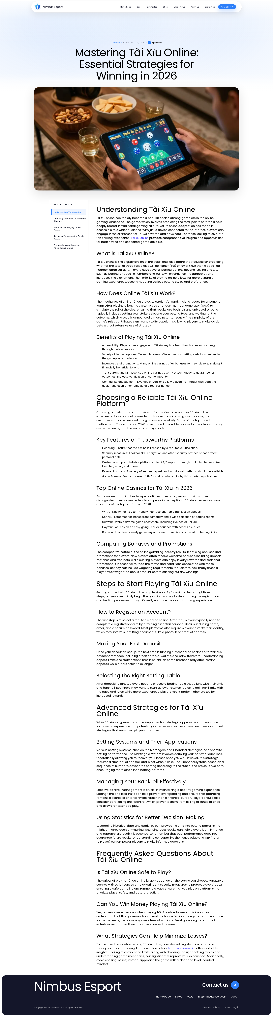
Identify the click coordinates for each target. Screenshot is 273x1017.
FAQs (190, 996)
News (178, 996)
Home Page (163, 996)
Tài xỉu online (139, 238)
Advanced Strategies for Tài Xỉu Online (69, 237)
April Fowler (157, 43)
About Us (206, 1007)
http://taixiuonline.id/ (182, 948)
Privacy (217, 1007)
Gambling (116, 43)
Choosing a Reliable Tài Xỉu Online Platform (70, 219)
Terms (226, 1007)
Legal (235, 1007)
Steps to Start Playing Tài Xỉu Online (67, 228)
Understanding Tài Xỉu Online (67, 212)
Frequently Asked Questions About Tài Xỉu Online (67, 246)
